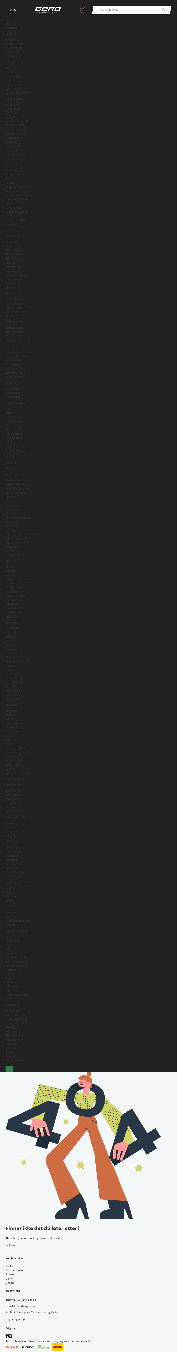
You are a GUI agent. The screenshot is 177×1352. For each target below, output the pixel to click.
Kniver (9, 978)
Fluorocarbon (13, 397)
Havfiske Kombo (15, 174)
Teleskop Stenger (16, 327)
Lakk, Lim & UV (14, 694)
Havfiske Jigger (14, 207)
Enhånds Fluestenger (17, 484)
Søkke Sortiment (15, 811)
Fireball (9, 182)
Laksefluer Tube (14, 600)
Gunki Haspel (13, 271)
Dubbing (10, 665)
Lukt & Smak (13, 88)
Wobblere (11, 425)
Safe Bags (11, 1027)
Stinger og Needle (16, 129)
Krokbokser (12, 653)
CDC (8, 657)
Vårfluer (10, 575)
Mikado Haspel (14, 279)
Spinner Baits (13, 446)
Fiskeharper (12, 216)
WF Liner (10, 501)
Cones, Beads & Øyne (18, 661)
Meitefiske (11, 27)
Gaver (9, 999)
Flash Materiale (14, 682)
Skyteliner (11, 513)
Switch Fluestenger (16, 492)
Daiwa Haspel (13, 242)
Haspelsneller (13, 352)
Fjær (8, 670)
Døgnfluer (11, 571)
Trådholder (12, 645)
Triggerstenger (14, 293)
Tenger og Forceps (16, 961)
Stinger (10, 892)
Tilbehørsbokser (15, 1035)
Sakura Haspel (13, 283)
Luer (8, 739)
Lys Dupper (12, 864)
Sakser (9, 640)
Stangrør (11, 1056)
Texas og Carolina (16, 916)
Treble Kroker (13, 799)
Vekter (9, 949)
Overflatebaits (14, 421)
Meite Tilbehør (14, 98)
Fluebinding (12, 622)
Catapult (10, 117)
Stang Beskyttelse (16, 1023)
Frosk (9, 442)
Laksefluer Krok (14, 612)
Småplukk (11, 924)
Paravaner (11, 974)
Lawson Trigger (14, 303)
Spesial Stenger (14, 336)
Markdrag (11, 462)
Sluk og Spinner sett (17, 433)
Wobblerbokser (14, 1039)
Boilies (9, 80)
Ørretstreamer (14, 587)
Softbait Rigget (14, 450)
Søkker (9, 807)
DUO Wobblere (14, 429)
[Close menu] (9, 1069)
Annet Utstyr (13, 906)
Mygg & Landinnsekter (18, 579)
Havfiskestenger (15, 166)
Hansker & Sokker (16, 760)
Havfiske (10, 160)
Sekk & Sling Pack (15, 1014)
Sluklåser (10, 823)
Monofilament (14, 392)
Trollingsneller (13, 364)
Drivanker (11, 982)
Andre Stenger (14, 321)
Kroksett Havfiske (16, 191)
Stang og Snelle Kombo (19, 340)
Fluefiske (10, 468)
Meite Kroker (13, 108)
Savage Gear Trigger (17, 311)
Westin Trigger (14, 307)
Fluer (8, 561)
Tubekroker (12, 604)
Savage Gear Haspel (17, 275)
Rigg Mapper (13, 1052)
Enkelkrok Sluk (14, 794)
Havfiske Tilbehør (15, 220)
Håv (8, 936)
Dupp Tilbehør (14, 868)
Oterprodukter (14, 969)
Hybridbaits (12, 437)
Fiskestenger (13, 230)
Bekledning (12, 704)
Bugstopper (12, 731)
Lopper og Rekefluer (17, 595)
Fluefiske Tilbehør (16, 555)
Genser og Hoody (16, 756)
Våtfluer (10, 566)
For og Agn (12, 62)
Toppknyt (11, 142)
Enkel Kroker (13, 790)
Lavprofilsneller (14, 360)
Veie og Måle (13, 986)
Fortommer (12, 896)
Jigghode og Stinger (17, 882)
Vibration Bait (13, 417)
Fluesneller (11, 497)
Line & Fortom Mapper (18, 517)
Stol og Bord (13, 150)
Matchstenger (14, 137)
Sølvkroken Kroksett (17, 187)
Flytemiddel (12, 530)
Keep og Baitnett (15, 154)
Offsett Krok (13, 803)
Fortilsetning (13, 76)
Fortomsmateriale (16, 538)
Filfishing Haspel (15, 254)
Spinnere (10, 412)
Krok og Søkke (14, 784)
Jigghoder (11, 888)
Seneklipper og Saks (17, 965)
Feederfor (11, 72)
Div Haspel (11, 287)
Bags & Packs (13, 1010)
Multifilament (13, 388)
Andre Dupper (13, 876)
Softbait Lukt (13, 458)
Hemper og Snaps (16, 831)
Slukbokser (12, 1031)
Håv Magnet (12, 940)
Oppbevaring (13, 1004)
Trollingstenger (14, 332)
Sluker (9, 408)
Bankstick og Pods (16, 133)
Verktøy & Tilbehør (16, 930)
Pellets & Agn (13, 84)
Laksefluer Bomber (16, 608)
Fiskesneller (12, 346)
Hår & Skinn (12, 674)
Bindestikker (13, 628)
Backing (10, 509)
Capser (9, 735)
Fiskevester (12, 727)
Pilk (7, 178)
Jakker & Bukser (15, 723)
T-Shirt (10, 744)
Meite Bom (12, 113)
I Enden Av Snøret (16, 402)
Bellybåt (10, 550)
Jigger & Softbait (15, 454)
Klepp (9, 945)
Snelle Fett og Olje (16, 376)
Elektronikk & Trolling (18, 994)
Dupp (8, 841)
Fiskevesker (12, 1043)
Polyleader (11, 546)
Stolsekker (12, 1048)
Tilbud (9, 23)
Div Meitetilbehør (15, 125)
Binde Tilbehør (14, 632)
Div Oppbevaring (15, 1060)
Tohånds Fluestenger (17, 488)
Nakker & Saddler (15, 678)
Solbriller (10, 768)
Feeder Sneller (14, 52)
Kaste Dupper (13, 851)
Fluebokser (12, 521)
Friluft (9, 990)
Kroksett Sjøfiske (15, 195)
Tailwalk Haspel (14, 258)
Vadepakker (12, 710)
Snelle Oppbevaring (16, 1019)
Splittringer (12, 835)
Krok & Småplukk (15, 778)
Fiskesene (11, 382)
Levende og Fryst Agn (18, 92)
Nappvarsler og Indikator (20, 121)
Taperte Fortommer (17, 542)
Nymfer (10, 583)
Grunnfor (11, 68)
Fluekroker (11, 649)
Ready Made (12, 104)
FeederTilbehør (14, 43)
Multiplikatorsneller (16, 356)
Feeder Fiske (13, 33)
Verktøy (10, 636)
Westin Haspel (14, 250)
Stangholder (13, 953)
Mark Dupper (13, 847)
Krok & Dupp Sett (16, 872)
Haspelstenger (14, 236)
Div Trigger (12, 316)
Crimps (10, 900)
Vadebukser (12, 714)
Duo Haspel (12, 262)
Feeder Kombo (14, 56)
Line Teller (11, 224)
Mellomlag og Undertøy (19, 752)
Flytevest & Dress (16, 748)
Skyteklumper (13, 505)
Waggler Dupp (14, 855)
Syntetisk (11, 686)
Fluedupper (12, 859)
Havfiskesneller (14, 170)
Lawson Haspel (14, 246)
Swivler (9, 827)
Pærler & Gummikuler (18, 920)
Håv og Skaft (13, 146)
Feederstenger (14, 47)
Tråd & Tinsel (13, 690)
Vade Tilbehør (13, 764)
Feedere (10, 39)
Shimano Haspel (14, 266)
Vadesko (10, 719)
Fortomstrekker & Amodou (21, 534)
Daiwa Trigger (13, 299)
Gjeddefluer (12, 616)
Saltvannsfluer (14, 591)
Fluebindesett (13, 699)
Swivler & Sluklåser (16, 817)
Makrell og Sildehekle (17, 199)
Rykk (8, 203)
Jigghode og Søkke (16, 211)
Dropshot (11, 912)
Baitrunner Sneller (16, 372)
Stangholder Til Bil (16, 957)
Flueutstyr (11, 474)
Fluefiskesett (13, 480)
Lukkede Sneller (14, 368)
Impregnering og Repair (19, 773)
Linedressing (13, 526)
